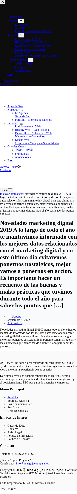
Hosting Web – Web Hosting (32, 129)
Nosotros (12, 109)
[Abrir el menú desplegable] (21, 110)
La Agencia (22, 113)
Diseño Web (22, 139)
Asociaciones (23, 157)
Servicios (12, 123)
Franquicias (22, 153)
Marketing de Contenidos (30, 136)
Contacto (5, 170)
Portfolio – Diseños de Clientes (33, 119)
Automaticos (14, 323)
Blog (10, 160)
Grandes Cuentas (17, 146)
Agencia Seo (15, 106)
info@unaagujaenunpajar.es (32, 463)
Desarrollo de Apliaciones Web (33, 133)
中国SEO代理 (24, 150)
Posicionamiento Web (28, 126)
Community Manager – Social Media (37, 143)
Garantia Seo (22, 116)
